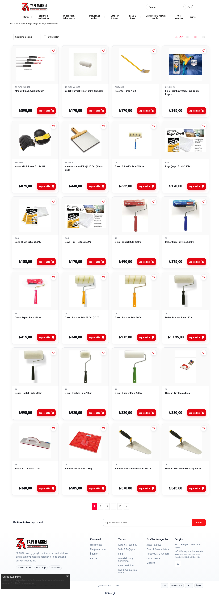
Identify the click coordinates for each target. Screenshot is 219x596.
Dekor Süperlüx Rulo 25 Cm (129, 166)
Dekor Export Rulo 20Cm (128, 242)
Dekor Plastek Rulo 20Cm (128, 317)
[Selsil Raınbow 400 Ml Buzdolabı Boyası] (185, 64)
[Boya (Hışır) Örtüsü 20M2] (35, 215)
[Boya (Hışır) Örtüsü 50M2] (85, 215)
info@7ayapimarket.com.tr (189, 551)
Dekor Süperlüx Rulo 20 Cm (179, 242)
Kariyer (94, 558)
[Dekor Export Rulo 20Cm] (135, 215)
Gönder (199, 522)
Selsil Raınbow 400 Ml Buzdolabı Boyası (182, 93)
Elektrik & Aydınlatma (158, 549)
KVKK (117, 585)
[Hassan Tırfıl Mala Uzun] (35, 442)
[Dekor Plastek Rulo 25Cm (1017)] (85, 291)
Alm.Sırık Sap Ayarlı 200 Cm (29, 91)
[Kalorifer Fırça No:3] (135, 64)
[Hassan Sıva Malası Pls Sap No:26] (135, 442)
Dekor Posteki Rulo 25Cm (179, 317)
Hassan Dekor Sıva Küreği (78, 468)
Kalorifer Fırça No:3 (125, 91)
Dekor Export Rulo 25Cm (28, 317)
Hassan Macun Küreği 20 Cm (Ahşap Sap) (84, 168)
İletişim (94, 553)
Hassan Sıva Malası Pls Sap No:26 (133, 468)
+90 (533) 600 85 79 (191, 544)
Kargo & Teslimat (127, 544)
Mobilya (151, 562)
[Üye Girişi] (189, 7)
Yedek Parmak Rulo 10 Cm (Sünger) (84, 91)
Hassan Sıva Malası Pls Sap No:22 (183, 468)
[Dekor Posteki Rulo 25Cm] (185, 291)
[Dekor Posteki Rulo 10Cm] (85, 366)
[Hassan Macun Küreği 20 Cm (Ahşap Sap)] (85, 140)
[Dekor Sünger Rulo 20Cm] (135, 366)
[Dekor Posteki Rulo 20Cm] (35, 366)
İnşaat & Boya (154, 544)
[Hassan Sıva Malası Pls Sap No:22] (185, 442)
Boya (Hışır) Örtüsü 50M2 (78, 242)
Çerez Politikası (126, 565)
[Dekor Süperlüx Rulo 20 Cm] (185, 215)
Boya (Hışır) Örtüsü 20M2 (28, 242)
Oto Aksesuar (154, 558)
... (113, 506)
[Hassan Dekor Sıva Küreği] (85, 442)
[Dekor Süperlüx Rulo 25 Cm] (135, 140)
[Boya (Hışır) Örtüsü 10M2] (185, 140)
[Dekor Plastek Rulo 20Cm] (135, 291)
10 (119, 506)
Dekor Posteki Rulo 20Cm (28, 393)
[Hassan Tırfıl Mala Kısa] (185, 366)
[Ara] (183, 7)
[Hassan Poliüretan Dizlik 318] (35, 140)
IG (178, 563)
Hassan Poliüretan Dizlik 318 (30, 166)
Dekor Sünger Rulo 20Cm (128, 393)
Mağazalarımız (98, 549)
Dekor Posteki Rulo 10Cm (78, 393)
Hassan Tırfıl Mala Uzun (27, 468)
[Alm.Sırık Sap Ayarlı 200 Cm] (35, 64)
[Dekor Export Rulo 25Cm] (35, 291)
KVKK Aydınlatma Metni (127, 571)
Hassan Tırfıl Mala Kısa (177, 393)
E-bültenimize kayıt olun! (28, 522)
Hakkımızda (96, 544)
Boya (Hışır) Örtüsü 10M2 (178, 166)
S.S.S (120, 553)
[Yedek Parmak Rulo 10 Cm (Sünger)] (85, 64)
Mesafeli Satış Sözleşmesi (125, 559)
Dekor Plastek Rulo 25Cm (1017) (82, 317)
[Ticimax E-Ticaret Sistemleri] (109, 593)
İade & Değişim (126, 549)
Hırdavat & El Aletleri (158, 553)
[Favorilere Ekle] (53, 51)
